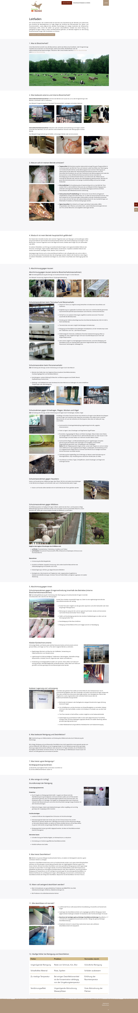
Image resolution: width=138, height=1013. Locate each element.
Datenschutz (105, 1005)
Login (106, 3)
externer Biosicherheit (80, 50)
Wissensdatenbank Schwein (81, 3)
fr (136, 209)
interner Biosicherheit (38, 52)
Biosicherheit (67, 3)
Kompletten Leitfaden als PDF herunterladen (42, 34)
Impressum (106, 1003)
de (136, 204)
